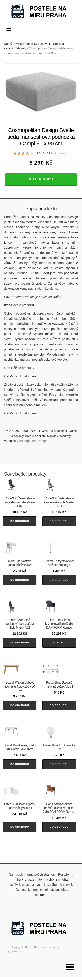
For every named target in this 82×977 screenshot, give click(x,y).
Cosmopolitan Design (32, 441)
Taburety (20, 48)
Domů (8, 43)
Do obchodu (41, 179)
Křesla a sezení (35, 436)
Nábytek (45, 43)
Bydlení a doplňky (25, 43)
